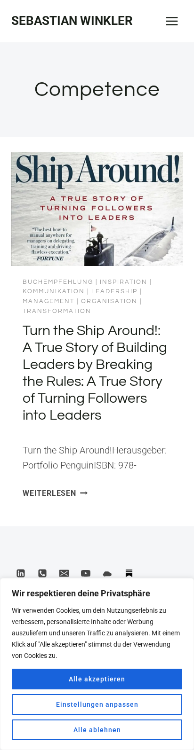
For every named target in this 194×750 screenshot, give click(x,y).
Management (48, 301)
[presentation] (97, 209)
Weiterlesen (55, 493)
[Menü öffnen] (172, 21)
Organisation (109, 301)
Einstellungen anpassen (97, 704)
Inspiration (123, 282)
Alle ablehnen (97, 730)
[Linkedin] (20, 573)
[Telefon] (42, 573)
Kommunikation (54, 291)
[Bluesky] (107, 573)
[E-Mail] (64, 573)
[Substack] (129, 573)
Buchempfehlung (58, 282)
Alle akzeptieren (97, 679)
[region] (97, 664)
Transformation (57, 311)
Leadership (114, 291)
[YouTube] (85, 573)
